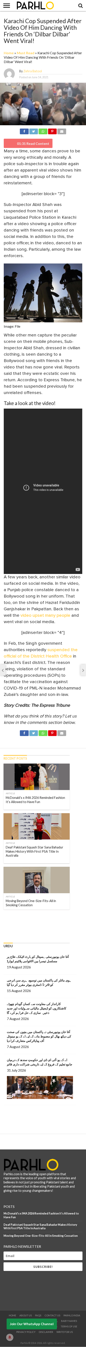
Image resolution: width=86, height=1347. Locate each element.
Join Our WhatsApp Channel (32, 1324)
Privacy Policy (26, 1331)
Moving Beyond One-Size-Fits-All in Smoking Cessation (41, 1235)
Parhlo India (72, 1315)
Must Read (25, 53)
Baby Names (69, 1320)
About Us (25, 1315)
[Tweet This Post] (33, 131)
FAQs (38, 1315)
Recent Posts (15, 758)
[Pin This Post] (52, 131)
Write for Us (64, 1331)
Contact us (52, 1315)
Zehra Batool (32, 71)
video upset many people (45, 615)
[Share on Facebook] (24, 131)
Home (9, 53)
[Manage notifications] (9, 1337)
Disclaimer (46, 1331)
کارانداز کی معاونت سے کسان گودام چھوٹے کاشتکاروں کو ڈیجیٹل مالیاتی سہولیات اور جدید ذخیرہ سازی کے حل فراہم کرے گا (36, 1008)
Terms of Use (69, 1326)
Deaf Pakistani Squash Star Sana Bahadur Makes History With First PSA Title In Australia (40, 1226)
